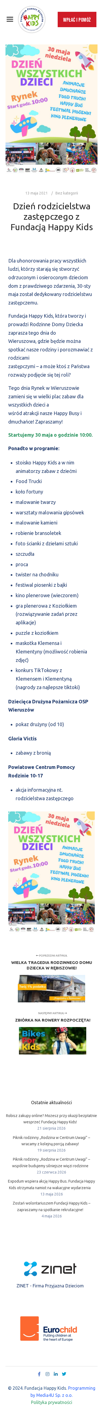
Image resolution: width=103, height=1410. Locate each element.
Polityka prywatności (51, 1402)
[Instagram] (47, 1374)
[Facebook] (39, 1374)
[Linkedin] (55, 1374)
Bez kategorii (66, 193)
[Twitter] (64, 1374)
